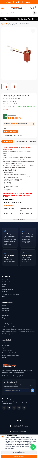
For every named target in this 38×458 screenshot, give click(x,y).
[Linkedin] (24, 408)
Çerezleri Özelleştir (19, 452)
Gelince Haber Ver (10, 131)
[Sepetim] (34, 8)
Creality (4, 305)
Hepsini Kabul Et (19, 456)
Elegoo (4, 318)
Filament (4, 291)
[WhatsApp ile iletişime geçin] (33, 447)
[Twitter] (9, 408)
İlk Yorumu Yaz (15, 98)
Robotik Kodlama (7, 289)
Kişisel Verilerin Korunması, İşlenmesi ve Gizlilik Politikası (18, 331)
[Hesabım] (31, 8)
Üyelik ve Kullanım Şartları (10, 348)
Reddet (29, 443)
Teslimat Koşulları (7, 343)
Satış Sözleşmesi (7, 350)
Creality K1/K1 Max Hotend (11, 25)
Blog (3, 296)
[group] (19, 53)
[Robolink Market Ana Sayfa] (19, 366)
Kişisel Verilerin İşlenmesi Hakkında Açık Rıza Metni (17, 329)
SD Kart (4, 287)
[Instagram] (19, 408)
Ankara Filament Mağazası (10, 294)
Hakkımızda (6, 345)
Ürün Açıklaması (7, 141)
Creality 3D (12, 101)
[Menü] (2, 8)
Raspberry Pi (6, 282)
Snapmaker (5, 315)
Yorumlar (33, 141)
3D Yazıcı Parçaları (24, 23)
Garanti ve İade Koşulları (9, 352)
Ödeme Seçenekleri (21, 141)
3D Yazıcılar (5, 279)
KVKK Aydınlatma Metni (9, 327)
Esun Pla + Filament (8, 313)
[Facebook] (4, 408)
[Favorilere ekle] (33, 31)
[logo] (16, 8)
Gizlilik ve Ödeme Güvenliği (10, 355)
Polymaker (5, 310)
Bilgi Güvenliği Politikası (9, 334)
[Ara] (34, 13)
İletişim (4, 357)
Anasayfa (4, 23)
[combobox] (19, 13)
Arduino (4, 284)
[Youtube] (14, 408)
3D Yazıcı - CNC (13, 23)
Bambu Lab (6, 308)
